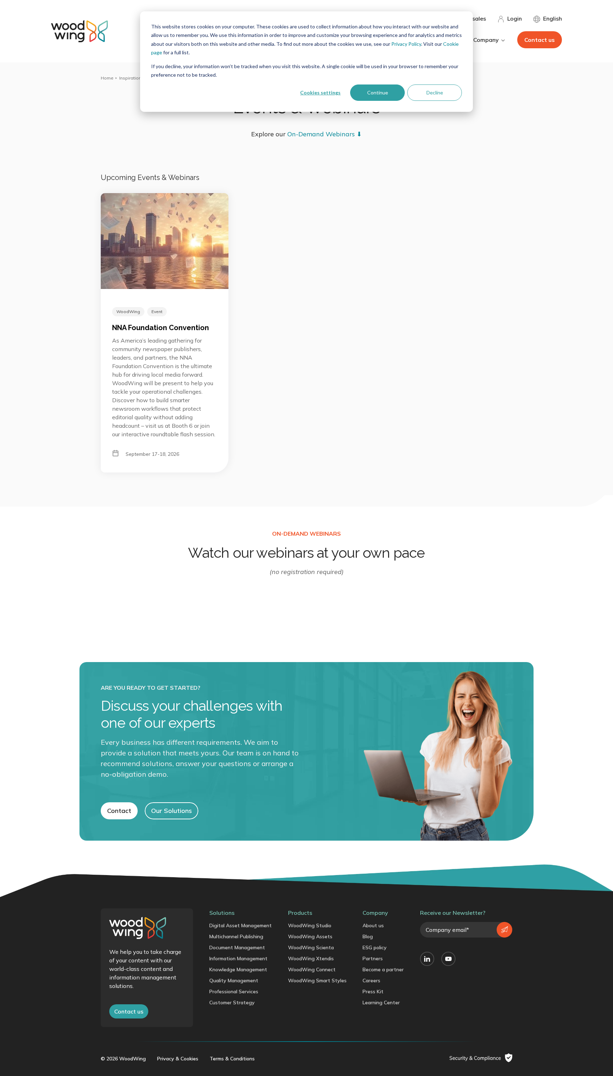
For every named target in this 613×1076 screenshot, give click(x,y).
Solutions (221, 912)
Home (107, 78)
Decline (434, 92)
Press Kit (373, 991)
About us (373, 925)
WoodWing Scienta (311, 947)
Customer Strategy (232, 1002)
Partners (373, 958)
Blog (368, 936)
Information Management (238, 958)
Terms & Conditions (232, 1058)
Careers (371, 980)
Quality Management (233, 980)
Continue (377, 92)
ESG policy (375, 947)
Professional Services (233, 991)
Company (375, 912)
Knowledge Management (238, 969)
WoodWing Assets (310, 936)
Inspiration (130, 78)
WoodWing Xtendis (311, 958)
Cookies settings (320, 92)
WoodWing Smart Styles (317, 980)
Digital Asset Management (240, 925)
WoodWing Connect (312, 969)
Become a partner (383, 969)
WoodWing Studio (309, 925)
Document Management (237, 947)
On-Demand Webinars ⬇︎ (324, 134)
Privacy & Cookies (177, 1058)
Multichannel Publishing (236, 936)
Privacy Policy (406, 44)
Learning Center (381, 1002)
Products (300, 912)
